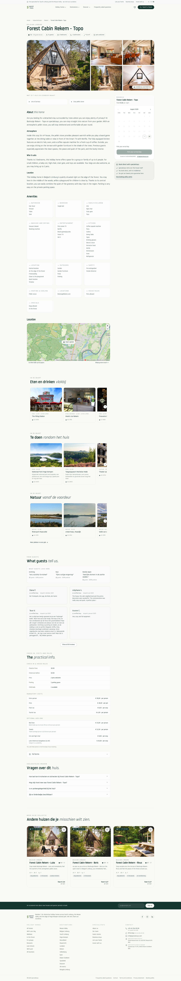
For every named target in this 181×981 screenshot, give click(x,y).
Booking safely (150, 978)
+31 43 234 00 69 (131, 156)
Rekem (46, 20)
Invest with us (140, 2)
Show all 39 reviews (68, 644)
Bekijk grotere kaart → (101, 362)
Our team (95, 931)
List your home (119, 2)
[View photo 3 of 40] (138, 52)
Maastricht (63, 943)
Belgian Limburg (64, 931)
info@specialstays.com (142, 156)
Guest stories (97, 934)
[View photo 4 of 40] (106, 78)
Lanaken (62, 946)
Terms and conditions (126, 978)
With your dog (31, 931)
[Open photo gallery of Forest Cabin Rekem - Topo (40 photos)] (58, 65)
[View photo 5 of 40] (138, 78)
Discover (85, 7)
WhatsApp (136, 933)
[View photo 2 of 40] (106, 52)
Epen (61, 955)
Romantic (30, 943)
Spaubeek (63, 961)
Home (28, 20)
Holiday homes (59, 7)
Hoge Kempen (64, 937)
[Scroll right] (105, 406)
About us (95, 928)
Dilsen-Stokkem (64, 958)
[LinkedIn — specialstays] (152, 917)
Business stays (130, 2)
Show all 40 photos (143, 87)
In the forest (31, 937)
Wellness (29, 934)
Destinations (74, 7)
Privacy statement (139, 978)
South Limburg (64, 934)
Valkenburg (63, 952)
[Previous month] (118, 109)
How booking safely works (124, 177)
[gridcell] (144, 116)
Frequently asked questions (102, 7)
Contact (115, 978)
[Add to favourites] (64, 829)
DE (151, 2)
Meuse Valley (64, 928)
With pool (30, 949)
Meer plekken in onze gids (38, 542)
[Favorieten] (135, 7)
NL (149, 2)
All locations (30, 952)
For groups (30, 940)
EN (153, 2)
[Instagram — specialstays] (147, 917)
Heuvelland (63, 940)
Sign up (150, 905)
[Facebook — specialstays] (142, 917)
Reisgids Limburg (65, 969)
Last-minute (30, 946)
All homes (30, 928)
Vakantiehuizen (37, 20)
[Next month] (150, 109)
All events (63, 967)
